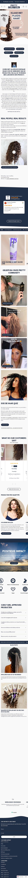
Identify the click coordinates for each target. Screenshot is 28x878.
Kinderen (3, 866)
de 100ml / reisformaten (13, 417)
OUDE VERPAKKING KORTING (12, 178)
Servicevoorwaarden (5, 854)
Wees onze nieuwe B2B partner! (8, 632)
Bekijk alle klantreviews (14, 489)
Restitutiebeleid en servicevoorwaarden (9, 856)
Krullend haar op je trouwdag (11, 674)
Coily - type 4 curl (4, 876)
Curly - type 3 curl (5, 874)
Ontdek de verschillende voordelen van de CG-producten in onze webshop (11, 613)
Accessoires (3, 868)
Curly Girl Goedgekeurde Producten (9, 617)
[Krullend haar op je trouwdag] (14, 660)
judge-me (23, 123)
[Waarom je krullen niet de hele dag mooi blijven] (14, 696)
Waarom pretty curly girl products (8, 636)
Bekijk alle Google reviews (14, 221)
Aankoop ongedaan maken (6, 858)
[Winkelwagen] (26, 6)
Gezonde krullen (4, 870)
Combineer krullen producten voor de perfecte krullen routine (13, 623)
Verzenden (3, 845)
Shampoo (3, 862)
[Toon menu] (1, 6)
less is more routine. (13, 88)
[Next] (26, 1)
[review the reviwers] (23, 203)
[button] (13, 484)
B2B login (3, 852)
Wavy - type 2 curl (5, 872)
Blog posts (14, 645)
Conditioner (3, 864)
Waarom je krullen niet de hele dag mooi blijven (12, 711)
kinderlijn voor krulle (21, 102)
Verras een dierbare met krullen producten (10, 627)
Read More (6, 211)
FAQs (2, 843)
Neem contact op (4, 841)
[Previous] (1, 1)
